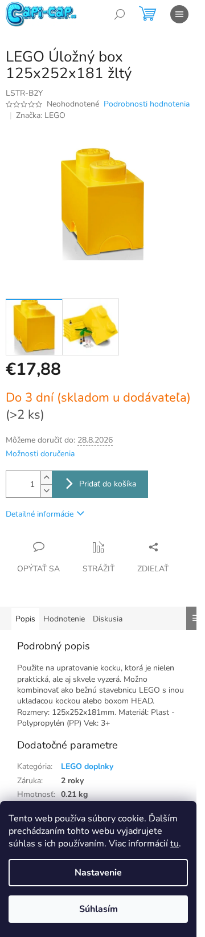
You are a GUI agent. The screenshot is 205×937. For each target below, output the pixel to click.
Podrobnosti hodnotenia (147, 104)
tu (174, 843)
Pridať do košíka (107, 483)
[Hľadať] (119, 14)
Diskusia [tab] (107, 618)
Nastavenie (98, 872)
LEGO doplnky (87, 766)
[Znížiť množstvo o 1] (46, 490)
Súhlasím (98, 909)
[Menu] (179, 14)
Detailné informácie (39, 514)
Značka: (40, 115)
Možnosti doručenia (40, 453)
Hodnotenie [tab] (64, 618)
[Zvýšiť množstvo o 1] (46, 477)
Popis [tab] (25, 618)
